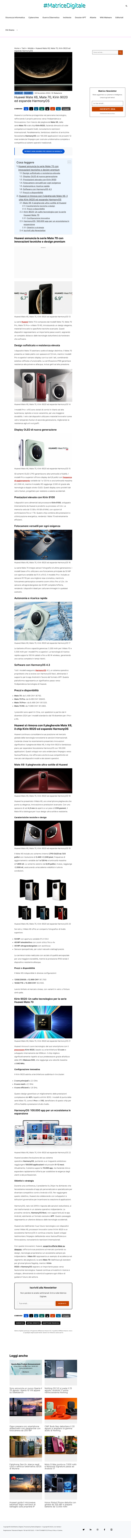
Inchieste (67, 17)
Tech (23, 48)
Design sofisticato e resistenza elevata (41, 173)
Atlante (93, 17)
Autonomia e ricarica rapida (36, 186)
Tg (58, 109)
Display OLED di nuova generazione (40, 176)
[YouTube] (111, 1529)
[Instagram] (97, 1529)
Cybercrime (33, 17)
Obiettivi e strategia (35, 227)
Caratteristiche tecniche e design (40, 206)
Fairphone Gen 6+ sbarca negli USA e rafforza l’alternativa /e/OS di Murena (25, 1466)
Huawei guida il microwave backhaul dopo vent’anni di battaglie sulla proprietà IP (23, 1504)
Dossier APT (80, 17)
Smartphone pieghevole (51, 1323)
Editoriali (119, 17)
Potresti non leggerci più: (43, 151)
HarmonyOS (40, 670)
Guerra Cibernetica (50, 17)
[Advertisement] (43, 263)
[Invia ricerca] (120, 52)
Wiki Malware (106, 17)
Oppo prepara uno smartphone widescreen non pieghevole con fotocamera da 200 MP (25, 1428)
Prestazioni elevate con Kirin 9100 (39, 179)
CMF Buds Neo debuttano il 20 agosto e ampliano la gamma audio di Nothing (60, 1428)
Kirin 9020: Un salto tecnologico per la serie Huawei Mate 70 (45, 213)
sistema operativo (33, 1323)
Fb (26, 109)
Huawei (28, 93)
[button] (126, 6)
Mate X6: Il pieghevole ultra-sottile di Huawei (44, 203)
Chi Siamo (9, 30)
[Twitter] (84, 1529)
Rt (53, 109)
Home (16, 48)
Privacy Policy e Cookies (55, 1530)
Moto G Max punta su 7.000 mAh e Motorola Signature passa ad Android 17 (61, 1466)
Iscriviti (62, 1303)
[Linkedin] (90, 1529)
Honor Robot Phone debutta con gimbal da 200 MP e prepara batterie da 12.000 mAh (60, 1504)
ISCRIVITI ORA (107, 109)
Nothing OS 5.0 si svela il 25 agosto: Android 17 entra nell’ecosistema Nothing (58, 1390)
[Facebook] (104, 1529)
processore (19, 1050)
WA (42, 109)
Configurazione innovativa (38, 218)
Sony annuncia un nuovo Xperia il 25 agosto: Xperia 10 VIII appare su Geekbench (26, 1390)
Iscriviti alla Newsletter (35, 230)
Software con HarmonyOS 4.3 (37, 189)
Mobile (31, 48)
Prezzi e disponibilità (33, 192)
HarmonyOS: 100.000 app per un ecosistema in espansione (46, 223)
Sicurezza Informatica (15, 17)
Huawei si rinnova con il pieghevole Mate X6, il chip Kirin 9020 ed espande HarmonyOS (43, 198)
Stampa (66, 109)
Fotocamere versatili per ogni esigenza (42, 183)
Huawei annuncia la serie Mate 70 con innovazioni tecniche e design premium (39, 168)
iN (36, 109)
